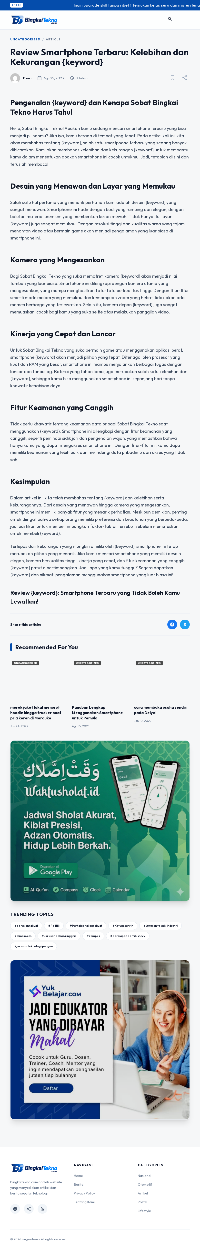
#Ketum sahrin (122, 926)
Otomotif (145, 1184)
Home (78, 1176)
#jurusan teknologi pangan (33, 946)
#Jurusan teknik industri (160, 926)
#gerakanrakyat (26, 926)
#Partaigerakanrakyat (86, 926)
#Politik (54, 926)
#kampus (93, 936)
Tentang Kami (84, 1202)
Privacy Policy (84, 1193)
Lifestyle (144, 1211)
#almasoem (22, 936)
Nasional (144, 1176)
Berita (78, 1184)
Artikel (143, 1193)
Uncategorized (25, 39)
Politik (142, 1202)
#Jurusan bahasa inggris (59, 936)
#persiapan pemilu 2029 (127, 936)
